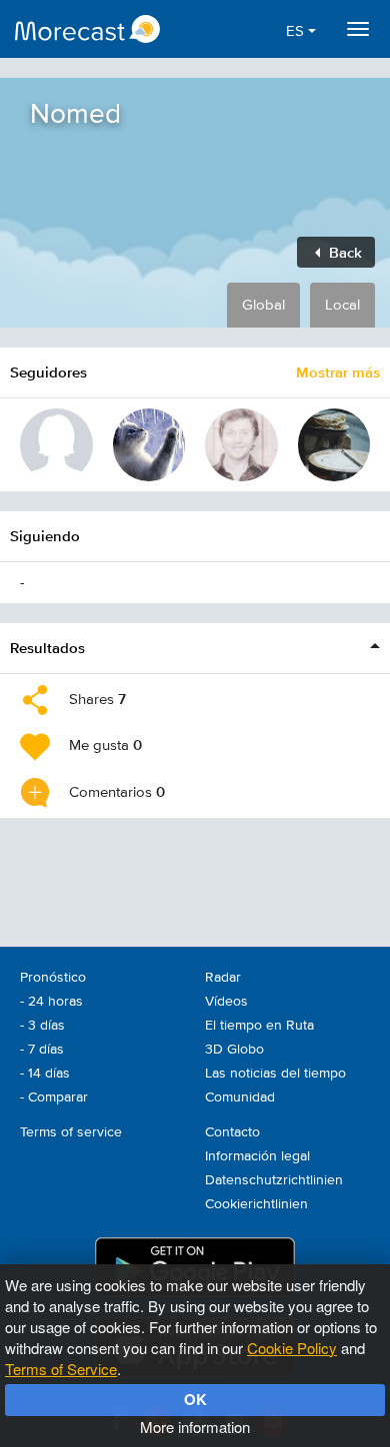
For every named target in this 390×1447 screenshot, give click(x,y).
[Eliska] (56, 444)
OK (195, 1399)
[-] (241, 444)
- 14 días (45, 1074)
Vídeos (226, 1002)
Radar (223, 978)
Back (343, 252)
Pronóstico (53, 978)
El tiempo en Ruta (259, 1026)
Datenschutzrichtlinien (274, 1180)
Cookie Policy (292, 1347)
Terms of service (71, 1132)
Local (342, 305)
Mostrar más (338, 371)
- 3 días (42, 1026)
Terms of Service (61, 1368)
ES (297, 31)
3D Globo (234, 1050)
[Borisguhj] (149, 444)
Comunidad (240, 1097)
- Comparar (54, 1097)
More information (195, 1426)
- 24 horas (51, 1002)
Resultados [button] (47, 647)
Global (263, 305)
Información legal (257, 1156)
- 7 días (42, 1050)
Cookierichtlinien (256, 1204)
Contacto (232, 1132)
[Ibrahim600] (334, 444)
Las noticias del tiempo (275, 1074)
